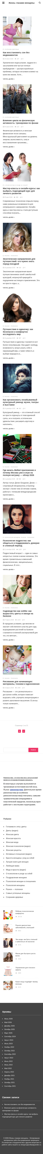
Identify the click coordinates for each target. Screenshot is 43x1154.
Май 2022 (8, 1068)
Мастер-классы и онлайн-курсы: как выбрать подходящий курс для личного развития (21, 191)
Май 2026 (8, 1022)
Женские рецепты (13, 850)
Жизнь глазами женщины (22, 3)
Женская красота (13, 838)
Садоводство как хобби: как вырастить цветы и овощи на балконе (18, 613)
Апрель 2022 (9, 1072)
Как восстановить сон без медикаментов (16, 53)
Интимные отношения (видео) (19, 854)
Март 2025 (8, 1033)
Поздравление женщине (16, 878)
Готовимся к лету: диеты (16, 827)
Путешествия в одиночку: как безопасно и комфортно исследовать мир (18, 331)
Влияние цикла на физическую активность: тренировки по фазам (20, 121)
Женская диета (12, 834)
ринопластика (16, 790)
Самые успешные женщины (18, 893)
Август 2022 (8, 1058)
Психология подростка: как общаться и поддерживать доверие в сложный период (21, 543)
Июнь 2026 (8, 1019)
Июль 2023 (8, 1043)
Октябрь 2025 (9, 1029)
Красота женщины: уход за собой (20, 858)
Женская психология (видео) (18, 846)
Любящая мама (12, 866)
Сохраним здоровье (12, 49)
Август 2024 (8, 1040)
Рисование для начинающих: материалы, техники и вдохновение (21, 682)
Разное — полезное (14, 889)
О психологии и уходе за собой (16, 185)
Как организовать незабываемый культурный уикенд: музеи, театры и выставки (21, 402)
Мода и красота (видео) (16, 870)
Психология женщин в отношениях (21, 881)
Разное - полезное (11, 255)
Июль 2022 (8, 1061)
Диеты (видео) (12, 831)
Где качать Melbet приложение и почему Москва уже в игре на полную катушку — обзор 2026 (19, 472)
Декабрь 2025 (9, 1026)
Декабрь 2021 (9, 1075)
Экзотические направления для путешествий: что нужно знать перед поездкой (19, 261)
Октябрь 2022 (9, 1051)
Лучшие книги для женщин (17, 862)
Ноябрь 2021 (9, 1079)
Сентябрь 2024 (10, 1036)
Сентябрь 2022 (10, 1054)
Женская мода (12, 842)
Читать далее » (8, 79)
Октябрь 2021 (9, 1082)
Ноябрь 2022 (9, 1047)
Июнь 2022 (8, 1065)
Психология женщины (12, 537)
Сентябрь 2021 (10, 1086)
